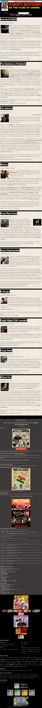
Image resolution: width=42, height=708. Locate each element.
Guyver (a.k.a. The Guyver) (5, 576)
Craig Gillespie (30, 342)
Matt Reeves (16, 156)
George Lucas (7, 661)
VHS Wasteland (18, 677)
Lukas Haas (15, 205)
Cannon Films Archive (7, 674)
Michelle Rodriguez (8, 206)
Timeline (16, 649)
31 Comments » (22, 286)
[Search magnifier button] (28, 13)
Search (16, 13)
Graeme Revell (6, 53)
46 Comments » (16, 345)
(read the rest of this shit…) (15, 49)
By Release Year (11, 649)
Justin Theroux (28, 410)
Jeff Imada (12, 53)
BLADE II (11, 33)
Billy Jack (1, 674)
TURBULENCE (8, 93)
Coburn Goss (36, 201)
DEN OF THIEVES (21, 192)
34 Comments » (19, 413)
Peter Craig (35, 156)
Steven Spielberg (30, 651)
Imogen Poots (3, 343)
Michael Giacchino (24, 156)
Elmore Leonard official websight (5, 670)
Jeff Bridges (11, 370)
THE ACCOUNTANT (26, 187)
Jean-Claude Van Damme (31, 649)
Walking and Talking (4, 581)
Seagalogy (6, 664)
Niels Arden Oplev (4, 243)
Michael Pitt (36, 283)
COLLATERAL (28, 388)
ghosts (11, 661)
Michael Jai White (33, 661)
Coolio (24, 52)
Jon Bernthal (35, 203)
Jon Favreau (32, 53)
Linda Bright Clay (21, 283)
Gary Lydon (27, 100)
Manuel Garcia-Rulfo (30, 205)
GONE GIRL (10, 184)
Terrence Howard (24, 243)
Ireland (31, 100)
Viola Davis (31, 206)
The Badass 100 (3, 644)
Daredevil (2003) (8, 19)
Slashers (25, 644)
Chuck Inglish (30, 201)
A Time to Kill (9, 538)
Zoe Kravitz (10, 157)
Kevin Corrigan (13, 283)
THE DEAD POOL (11, 187)
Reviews (12, 13)
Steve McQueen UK (23, 206)
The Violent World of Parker (22, 670)
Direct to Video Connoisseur (17, 674)
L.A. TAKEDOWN (12, 192)
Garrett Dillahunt (25, 203)
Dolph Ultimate (25, 674)
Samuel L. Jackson (32, 662)
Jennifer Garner (18, 53)
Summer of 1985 (39, 664)
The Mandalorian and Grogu (5, 586)
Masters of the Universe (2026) (8, 535)
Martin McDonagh (4, 101)
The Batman (6, 108)
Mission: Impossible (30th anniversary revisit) (8, 589)
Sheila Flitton (12, 101)
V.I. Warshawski (3, 578)
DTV (22, 644)
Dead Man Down (8, 213)
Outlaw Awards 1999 (10, 644)
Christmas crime (19, 312)
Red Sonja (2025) (3, 579)
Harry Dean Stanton (4, 283)
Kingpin (6, 529)
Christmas (13, 312)
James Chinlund (37, 154)
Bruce (28, 657)
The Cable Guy (3, 593)
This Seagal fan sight (11, 677)
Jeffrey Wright (3, 156)
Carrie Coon (23, 201)
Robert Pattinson (4, 157)
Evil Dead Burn (3, 585)
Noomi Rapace (12, 243)
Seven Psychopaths (10, 250)
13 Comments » (15, 208)
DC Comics (24, 154)
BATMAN (11, 124)
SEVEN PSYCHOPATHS (14, 75)
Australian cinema (18, 657)
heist (31, 203)
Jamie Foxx (22, 410)
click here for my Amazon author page (21, 454)
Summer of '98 (32, 664)
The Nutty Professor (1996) (5, 592)
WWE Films (30, 243)
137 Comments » (28, 159)
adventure (3, 657)
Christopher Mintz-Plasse (15, 342)
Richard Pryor (25, 676)
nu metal (35, 55)
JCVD (22, 661)
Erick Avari (34, 52)
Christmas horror (9, 659)
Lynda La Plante (21, 205)
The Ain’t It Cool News (3, 677)
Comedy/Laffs (12, 103)
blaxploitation (24, 657)
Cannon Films (39, 657)
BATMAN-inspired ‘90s (26, 30)
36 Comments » (15, 245)
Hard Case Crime (14, 670)
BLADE (35, 32)
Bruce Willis (32, 647)
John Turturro (10, 156)
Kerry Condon (37, 100)
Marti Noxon (9, 343)
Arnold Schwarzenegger (25, 647)
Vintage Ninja (24, 677)
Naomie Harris (3, 411)
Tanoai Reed (6, 57)
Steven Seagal (23, 651)
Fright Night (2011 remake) (13, 320)
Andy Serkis (5, 154)
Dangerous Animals (10, 563)
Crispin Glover (30, 281)
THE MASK (32, 142)
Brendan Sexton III (7, 281)
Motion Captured (11, 676)
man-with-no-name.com (4, 676)
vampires (16, 666)
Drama (17, 103)
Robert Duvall (16, 206)
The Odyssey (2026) (4, 574)
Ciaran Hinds (6, 410)
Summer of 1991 (3, 666)
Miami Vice (6, 377)
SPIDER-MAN (19, 33)
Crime (6, 208)
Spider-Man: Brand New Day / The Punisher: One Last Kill (14, 531)
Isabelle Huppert (29, 242)
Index (1, 649)
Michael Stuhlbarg (4, 284)
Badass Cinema (6, 13)
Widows (4, 164)
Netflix (38, 661)
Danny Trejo (22, 659)
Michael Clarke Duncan (27, 55)
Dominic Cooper (12, 242)
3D (0, 657)
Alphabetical (5, 649)
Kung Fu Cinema (35, 674)
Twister (2, 591)
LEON (5, 232)
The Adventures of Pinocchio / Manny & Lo (14, 544)
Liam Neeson (9, 205)
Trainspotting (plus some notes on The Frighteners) (9, 580)
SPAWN (26, 142)
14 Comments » (22, 103)
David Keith (29, 52)
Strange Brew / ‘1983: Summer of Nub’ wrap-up (14, 552)
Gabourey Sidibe (37, 281)
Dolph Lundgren (23, 649)
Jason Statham (17, 661)
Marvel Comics (18, 55)
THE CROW (35, 140)
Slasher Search (19, 664)
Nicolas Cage (39, 649)
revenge (18, 243)
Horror (6, 345)
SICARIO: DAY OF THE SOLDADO (9, 189)
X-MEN (38, 32)
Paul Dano (30, 156)
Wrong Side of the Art (31, 677)
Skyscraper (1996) (3, 577)
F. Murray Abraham (21, 242)
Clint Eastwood (37, 647)
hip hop (13, 661)
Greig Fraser (30, 154)
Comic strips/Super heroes (18, 58)
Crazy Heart (6, 350)
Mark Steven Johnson (9, 55)
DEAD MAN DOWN (29, 89)
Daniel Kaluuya (9, 203)
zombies (24, 666)
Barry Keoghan (6, 100)
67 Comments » (15, 315)
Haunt (1, 575)
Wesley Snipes (21, 666)
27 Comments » (28, 58)
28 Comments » (16, 372)
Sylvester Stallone (36, 651)
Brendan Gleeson (14, 100)
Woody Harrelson (24, 284)
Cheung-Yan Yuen (13, 52)
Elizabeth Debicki (17, 203)
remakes (15, 343)
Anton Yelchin (6, 342)
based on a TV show (7, 201)
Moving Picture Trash (18, 676)
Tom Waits (18, 284)
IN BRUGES (31, 73)
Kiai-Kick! (29, 674)
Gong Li (17, 410)
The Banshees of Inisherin (13, 63)
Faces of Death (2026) (4, 573)
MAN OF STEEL (29, 189)
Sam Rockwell (12, 284)
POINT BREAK (30, 192)
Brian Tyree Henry (16, 201)
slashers (12, 664)
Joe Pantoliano (26, 53)
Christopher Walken (16, 281)
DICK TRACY (29, 140)
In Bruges (5, 291)
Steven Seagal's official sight (33, 676)
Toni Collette (20, 343)
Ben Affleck (5, 52)
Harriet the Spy (3, 590)
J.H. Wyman (36, 242)
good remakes (38, 342)
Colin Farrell (20, 52)
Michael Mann (35, 410)
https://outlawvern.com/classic (30, 706)
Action (10, 58)
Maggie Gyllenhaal (19, 370)
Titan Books (30, 670)
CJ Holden (2, 531)
